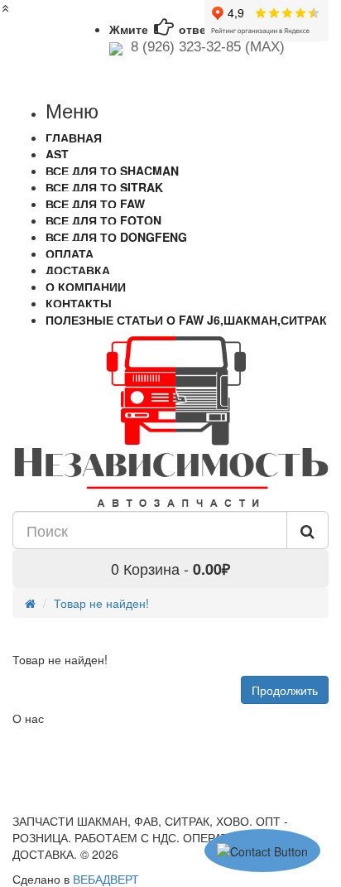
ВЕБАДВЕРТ (106, 878)
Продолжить (285, 690)
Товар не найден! (101, 603)
